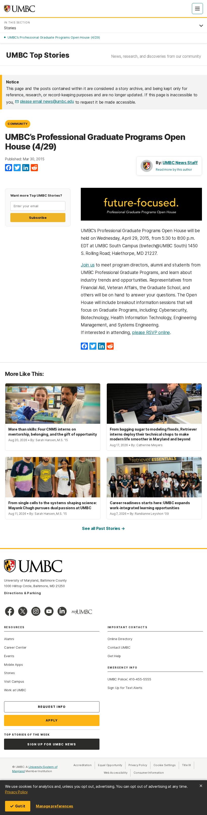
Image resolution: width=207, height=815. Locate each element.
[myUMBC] (82, 611)
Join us (87, 264)
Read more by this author (174, 169)
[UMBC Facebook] (9, 611)
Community (18, 124)
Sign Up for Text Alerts (125, 688)
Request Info (52, 707)
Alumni (9, 639)
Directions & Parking (22, 593)
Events (9, 656)
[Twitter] (17, 168)
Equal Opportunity (111, 765)
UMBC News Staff (180, 162)
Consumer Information (149, 772)
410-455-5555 (140, 679)
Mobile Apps (13, 664)
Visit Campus (14, 681)
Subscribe (37, 218)
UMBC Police (117, 679)
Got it (20, 806)
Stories (9, 673)
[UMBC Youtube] (49, 611)
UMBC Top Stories (37, 55)
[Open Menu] (197, 8)
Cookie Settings (164, 765)
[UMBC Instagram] (35, 611)
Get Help (114, 656)
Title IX (188, 765)
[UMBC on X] (22, 611)
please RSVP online (151, 332)
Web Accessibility (117, 772)
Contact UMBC (119, 647)
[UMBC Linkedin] (62, 611)
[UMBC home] (19, 8)
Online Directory (120, 639)
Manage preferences (54, 806)
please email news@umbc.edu (47, 101)
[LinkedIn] (25, 168)
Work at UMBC (15, 690)
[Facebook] (8, 168)
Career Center (15, 647)
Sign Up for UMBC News (51, 744)
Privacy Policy (16, 792)
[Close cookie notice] (200, 785)
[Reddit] (34, 168)
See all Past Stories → (103, 528)
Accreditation (82, 765)
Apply (52, 720)
